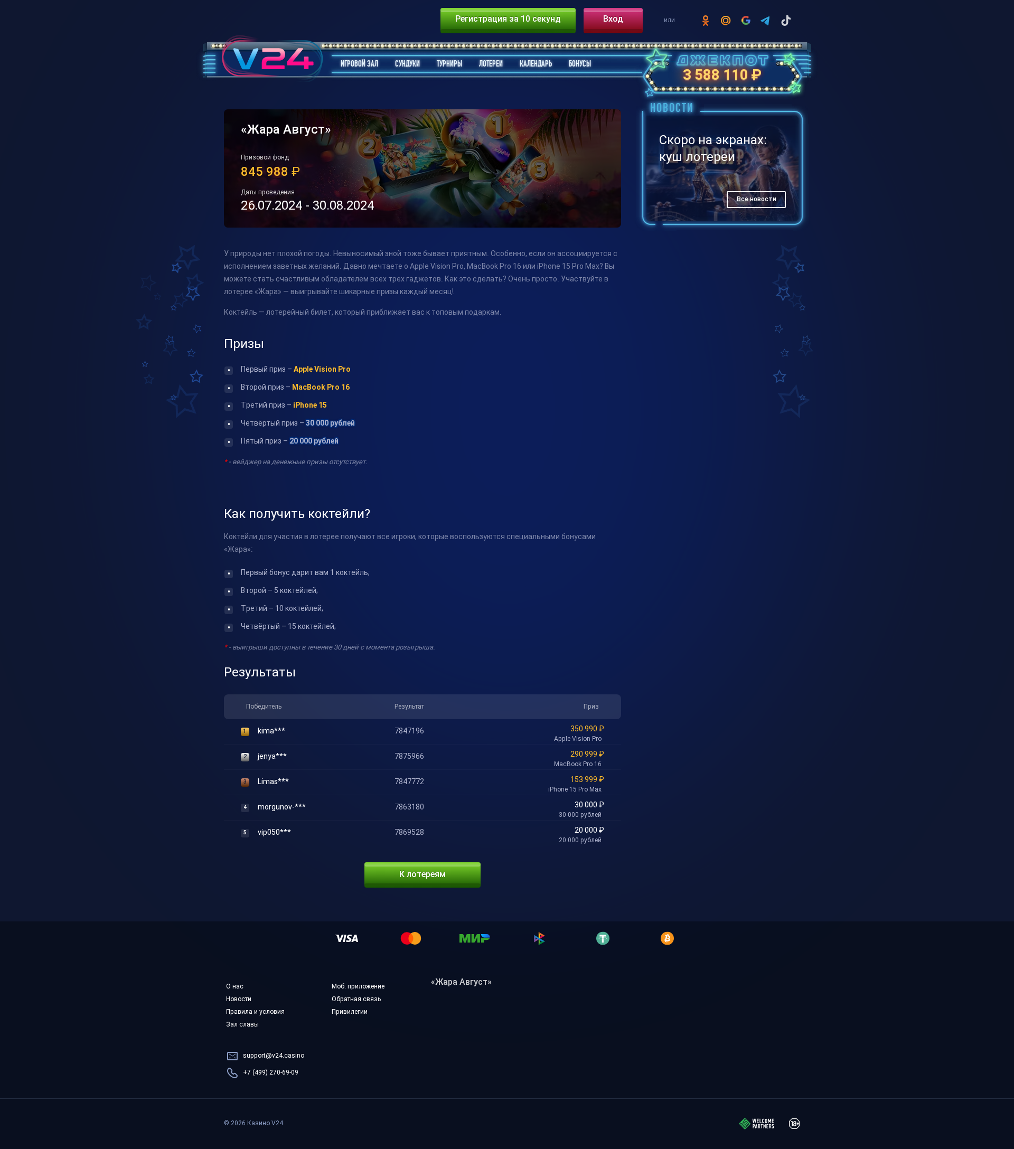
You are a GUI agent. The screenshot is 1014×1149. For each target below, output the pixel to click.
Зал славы (242, 1025)
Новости (238, 999)
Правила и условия (255, 1012)
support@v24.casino (273, 1056)
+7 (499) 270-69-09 (270, 1073)
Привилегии (350, 1012)
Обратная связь (356, 999)
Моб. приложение (358, 987)
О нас (234, 987)
